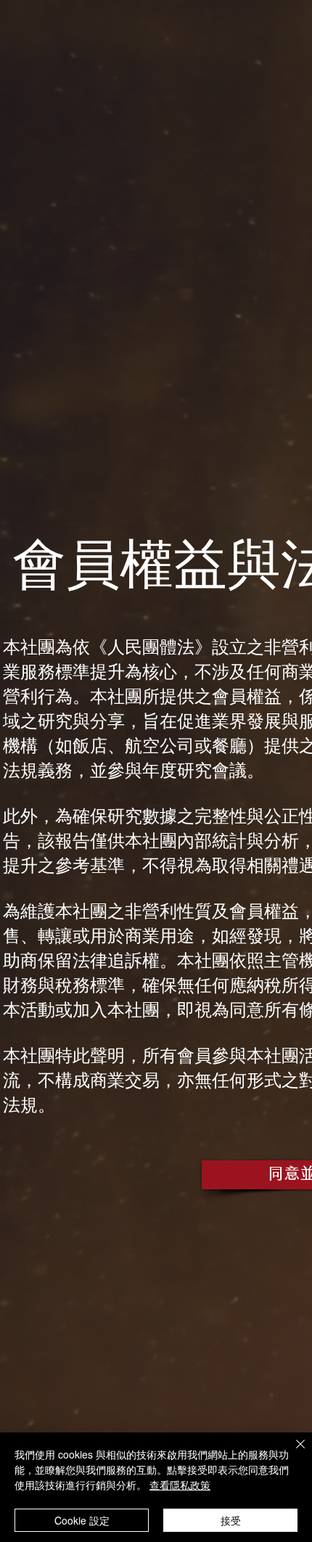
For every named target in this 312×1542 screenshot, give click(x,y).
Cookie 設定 (82, 1520)
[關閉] (291, 1452)
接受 (231, 1520)
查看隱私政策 (179, 1484)
